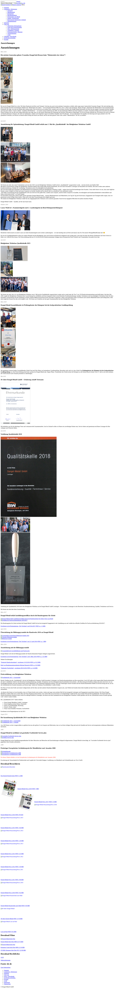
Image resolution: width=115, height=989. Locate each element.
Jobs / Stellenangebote (13, 29)
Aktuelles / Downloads (10, 36)
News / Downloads (9, 976)
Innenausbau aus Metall (13, 16)
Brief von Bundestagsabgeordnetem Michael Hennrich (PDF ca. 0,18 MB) (20, 665)
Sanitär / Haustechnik (13, 18)
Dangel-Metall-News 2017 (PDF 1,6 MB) (45, 801)
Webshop (6, 23)
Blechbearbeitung (12, 15)
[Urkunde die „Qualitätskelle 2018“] (29, 516)
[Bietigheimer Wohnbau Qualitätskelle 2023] (14, 260)
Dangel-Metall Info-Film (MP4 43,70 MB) (12, 941)
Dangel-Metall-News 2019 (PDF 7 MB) (28, 788)
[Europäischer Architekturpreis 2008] (11, 753)
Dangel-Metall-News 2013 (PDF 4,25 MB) (12, 853)
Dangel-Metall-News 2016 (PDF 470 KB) (12, 814)
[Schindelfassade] (6, 751)
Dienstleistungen (11, 21)
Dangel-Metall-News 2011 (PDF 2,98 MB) (12, 879)
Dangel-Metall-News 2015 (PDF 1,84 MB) (12, 827)
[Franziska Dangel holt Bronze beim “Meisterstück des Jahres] (7, 72)
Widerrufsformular (5, 960)
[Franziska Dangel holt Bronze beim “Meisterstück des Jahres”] (7, 87)
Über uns (6, 24)
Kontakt (6, 39)
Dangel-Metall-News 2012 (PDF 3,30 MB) (12, 866)
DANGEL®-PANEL (10, 38)
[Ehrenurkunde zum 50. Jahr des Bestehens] (15, 423)
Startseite (6, 7)
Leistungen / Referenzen (10, 9)
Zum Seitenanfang (5, 967)
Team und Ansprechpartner (14, 27)
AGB (8, 35)
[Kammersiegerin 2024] (15, 229)
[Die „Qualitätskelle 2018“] (15, 603)
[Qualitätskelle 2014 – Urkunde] (9, 722)
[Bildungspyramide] (6, 638)
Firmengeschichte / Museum (14, 32)
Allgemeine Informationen (14, 26)
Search (18, 1)
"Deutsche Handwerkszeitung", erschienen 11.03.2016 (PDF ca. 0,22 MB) (20, 662)
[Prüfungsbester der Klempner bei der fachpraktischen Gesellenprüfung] (8, 327)
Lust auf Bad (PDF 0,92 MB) (8, 931)
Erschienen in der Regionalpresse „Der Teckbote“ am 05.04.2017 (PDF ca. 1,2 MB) (23, 626)
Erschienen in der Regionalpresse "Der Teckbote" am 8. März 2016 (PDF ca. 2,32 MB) (24, 656)
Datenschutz (7, 984)
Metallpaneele (11, 12)
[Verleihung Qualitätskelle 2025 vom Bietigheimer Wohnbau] (7, 141)
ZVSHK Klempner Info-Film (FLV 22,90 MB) (13, 950)
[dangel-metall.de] (6, 4)
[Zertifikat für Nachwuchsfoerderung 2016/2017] (14, 620)
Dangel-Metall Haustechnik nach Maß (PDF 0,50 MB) (15, 905)
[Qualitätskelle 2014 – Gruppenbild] (10, 721)
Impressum (7, 982)
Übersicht (10, 10)
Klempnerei (10, 13)
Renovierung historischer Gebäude (16, 19)
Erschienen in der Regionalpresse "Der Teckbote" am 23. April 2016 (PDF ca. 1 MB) (23, 641)
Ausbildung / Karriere (13, 30)
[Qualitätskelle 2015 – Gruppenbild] (10, 677)
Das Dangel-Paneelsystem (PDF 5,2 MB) (12, 776)
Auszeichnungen (11, 33)
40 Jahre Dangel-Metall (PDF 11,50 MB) (12, 918)
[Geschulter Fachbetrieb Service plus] (11, 736)
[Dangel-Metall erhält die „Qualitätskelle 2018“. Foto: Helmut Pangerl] (15, 531)
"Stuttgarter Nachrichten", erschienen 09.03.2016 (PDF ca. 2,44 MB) (19, 668)
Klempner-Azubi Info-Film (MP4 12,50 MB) (13, 947)
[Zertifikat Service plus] (7, 737)
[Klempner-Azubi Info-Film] (8, 944)
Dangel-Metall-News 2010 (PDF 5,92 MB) (12, 892)
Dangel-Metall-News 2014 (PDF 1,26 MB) (12, 840)
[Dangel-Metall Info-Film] (8, 939)
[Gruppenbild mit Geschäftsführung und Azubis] (15, 651)
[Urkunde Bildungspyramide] (9, 637)
